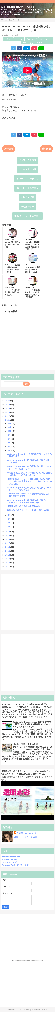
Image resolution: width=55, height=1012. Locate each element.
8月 (9, 439)
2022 (7, 416)
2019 (7, 535)
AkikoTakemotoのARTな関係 (17, 7)
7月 (9, 443)
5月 (9, 450)
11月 (10, 427)
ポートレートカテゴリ (27, 188)
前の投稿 (46, 148)
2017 (7, 543)
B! (27, 48)
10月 (10, 431)
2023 (7, 412)
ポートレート (45, 39)
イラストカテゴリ (27, 160)
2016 (7, 547)
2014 (7, 555)
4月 (9, 515)
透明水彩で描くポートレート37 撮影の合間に (28, 510)
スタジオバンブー (10, 862)
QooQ (32, 1011)
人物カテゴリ (27, 197)
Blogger (39, 960)
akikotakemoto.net (11, 857)
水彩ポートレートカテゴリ (27, 216)
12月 (10, 423)
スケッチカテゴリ (27, 169)
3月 (9, 519)
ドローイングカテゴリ (27, 178)
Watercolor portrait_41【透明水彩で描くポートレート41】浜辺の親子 (29, 488)
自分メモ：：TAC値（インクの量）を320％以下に (25, 704)
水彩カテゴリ (27, 207)
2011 (7, 566)
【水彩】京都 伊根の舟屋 (25, 744)
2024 (7, 408)
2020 (7, 531)
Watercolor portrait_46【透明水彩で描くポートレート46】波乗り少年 (29, 467)
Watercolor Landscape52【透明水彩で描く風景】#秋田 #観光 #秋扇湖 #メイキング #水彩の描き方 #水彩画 (32, 724)
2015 (7, 551)
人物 (24, 43)
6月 (9, 446)
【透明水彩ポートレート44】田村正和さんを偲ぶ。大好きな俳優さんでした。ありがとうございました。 (29, 481)
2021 (7, 420)
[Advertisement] (27, 602)
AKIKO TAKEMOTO (26, 833)
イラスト (8, 39)
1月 (9, 527)
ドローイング (31, 39)
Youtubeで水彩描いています (15, 865)
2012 (7, 562)
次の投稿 (8, 148)
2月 (9, 523)
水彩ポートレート (44, 43)
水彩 (31, 43)
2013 (7, 559)
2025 (7, 404)
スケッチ (19, 39)
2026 (7, 401)
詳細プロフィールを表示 (25, 837)
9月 (9, 435)
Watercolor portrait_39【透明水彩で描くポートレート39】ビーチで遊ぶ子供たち (29, 501)
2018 (7, 539)
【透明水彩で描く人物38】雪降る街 (23, 506)
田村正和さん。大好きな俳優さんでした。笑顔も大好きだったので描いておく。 (29, 474)
